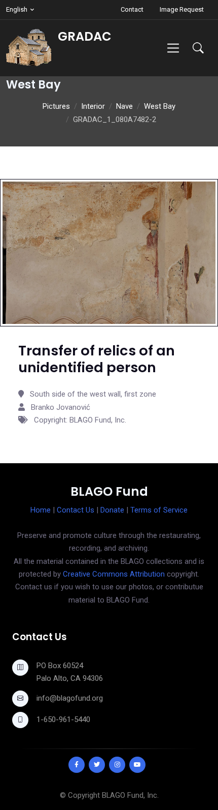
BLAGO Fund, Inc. (130, 795)
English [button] (16, 9)
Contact (132, 9)
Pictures (56, 106)
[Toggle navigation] (173, 48)
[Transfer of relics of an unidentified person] (109, 252)
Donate (112, 510)
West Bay (159, 106)
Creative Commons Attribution (114, 574)
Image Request (182, 9)
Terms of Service (159, 510)
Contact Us (75, 510)
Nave (124, 106)
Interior (93, 106)
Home (40, 510)
